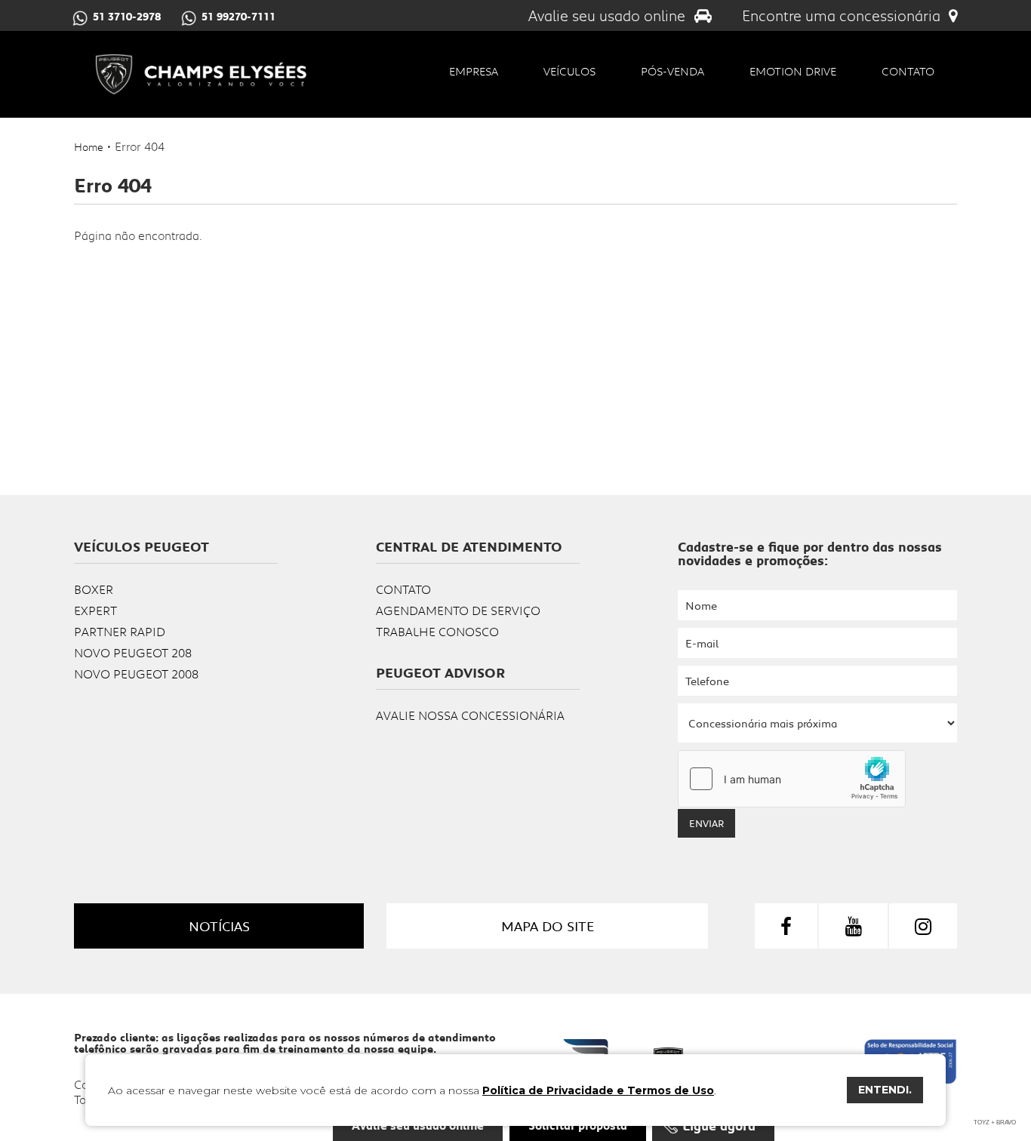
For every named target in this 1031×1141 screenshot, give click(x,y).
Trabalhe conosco (437, 631)
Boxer (93, 589)
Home (88, 147)
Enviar (706, 823)
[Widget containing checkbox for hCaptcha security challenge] (792, 778)
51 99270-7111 (238, 16)
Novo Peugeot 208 (133, 652)
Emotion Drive (792, 70)
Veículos (569, 70)
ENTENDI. (885, 1089)
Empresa (473, 70)
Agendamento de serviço (458, 610)
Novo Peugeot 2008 (136, 673)
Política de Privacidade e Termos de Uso (598, 1090)
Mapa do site (547, 926)
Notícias (219, 926)
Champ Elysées (200, 74)
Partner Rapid (119, 631)
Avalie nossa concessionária (470, 715)
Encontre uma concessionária (843, 15)
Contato (908, 70)
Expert (95, 610)
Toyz (981, 1122)
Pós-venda (672, 70)
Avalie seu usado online (608, 15)
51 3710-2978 (127, 16)
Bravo (1006, 1122)
